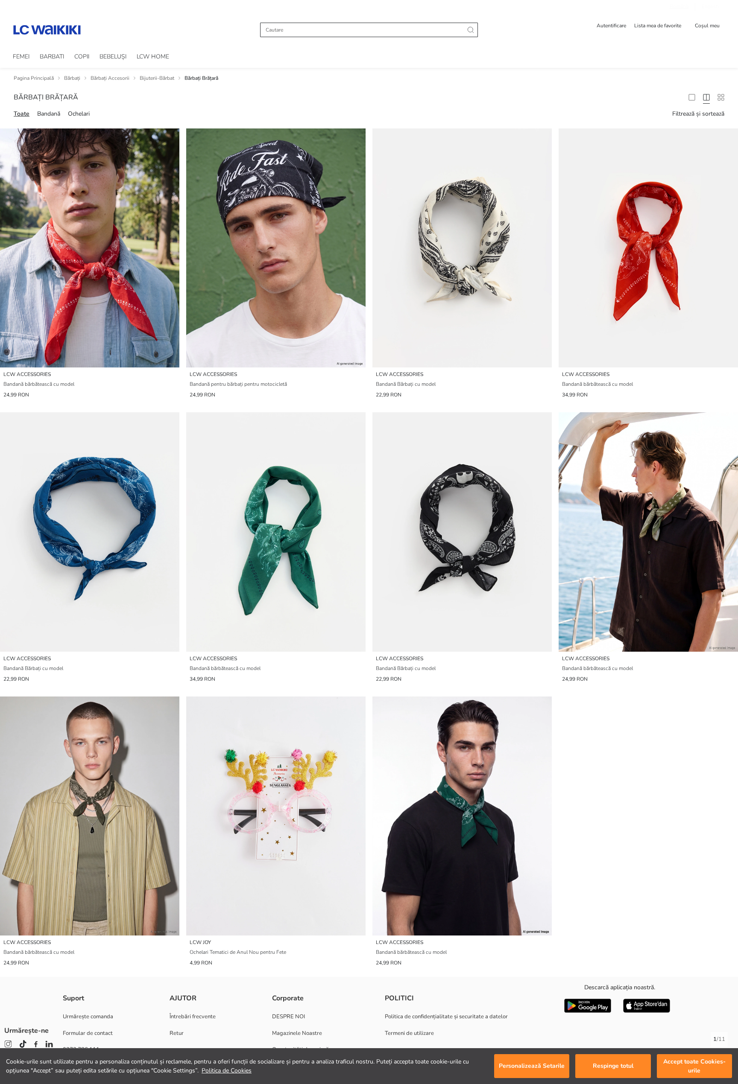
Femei (21, 56)
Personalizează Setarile (532, 1066)
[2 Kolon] (691, 97)
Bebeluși (113, 56)
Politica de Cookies (227, 1071)
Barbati (52, 56)
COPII (81, 56)
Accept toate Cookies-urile (694, 1066)
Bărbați (72, 78)
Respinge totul (613, 1066)
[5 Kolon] (706, 97)
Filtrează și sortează (698, 114)
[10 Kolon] (721, 97)
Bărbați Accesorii (110, 78)
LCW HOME (153, 56)
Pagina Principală (34, 78)
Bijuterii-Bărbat (157, 78)
